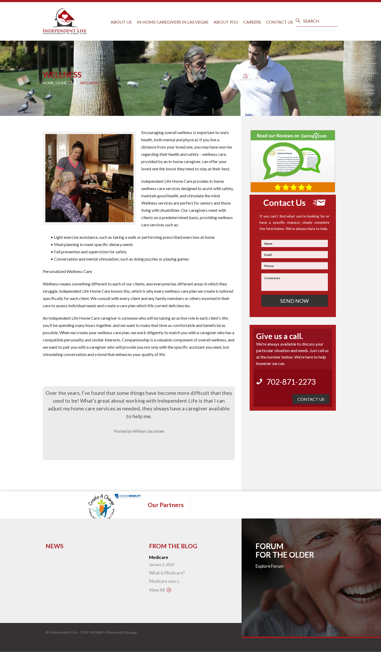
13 (119, 233)
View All (157, 590)
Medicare (158, 557)
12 (114, 233)
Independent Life (63, 632)
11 (109, 233)
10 (104, 233)
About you (226, 21)
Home (48, 83)
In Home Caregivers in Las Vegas (172, 21)
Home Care (66, 83)
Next (128, 178)
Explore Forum (270, 566)
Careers (252, 21)
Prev (50, 178)
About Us (121, 21)
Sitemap (130, 632)
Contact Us (279, 21)
